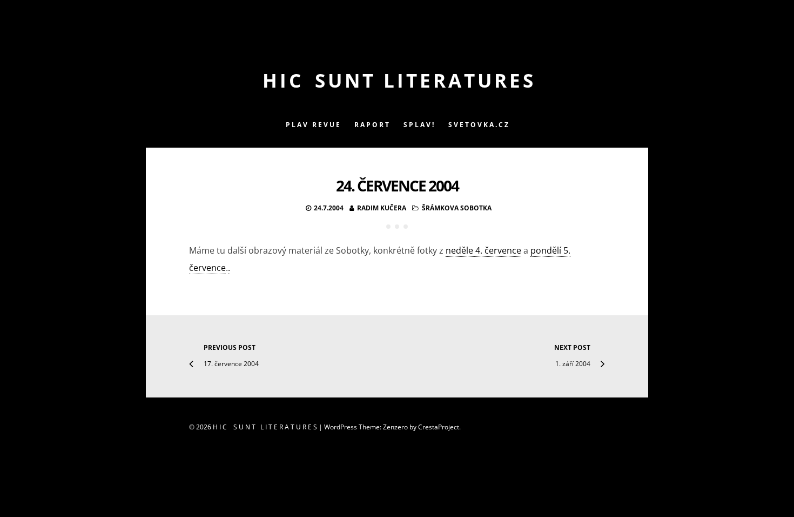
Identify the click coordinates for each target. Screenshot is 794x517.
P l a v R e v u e (313, 124)
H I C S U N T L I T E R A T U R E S (397, 80)
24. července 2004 (397, 185)
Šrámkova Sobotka (457, 208)
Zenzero (395, 427)
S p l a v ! (418, 124)
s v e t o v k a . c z (478, 124)
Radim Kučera (381, 208)
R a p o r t (371, 124)
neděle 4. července (483, 250)
